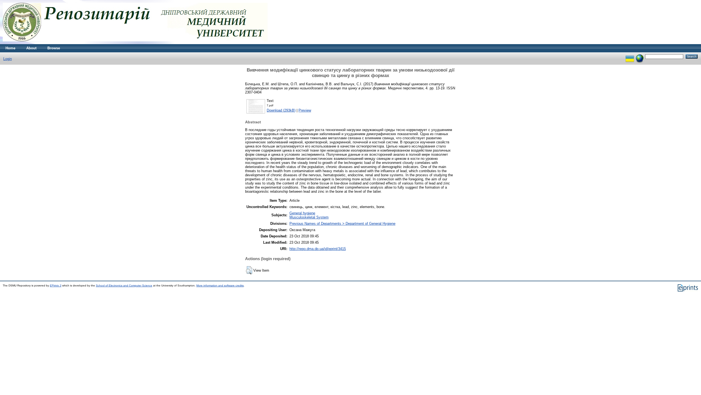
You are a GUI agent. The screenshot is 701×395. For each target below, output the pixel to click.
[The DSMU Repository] (135, 43)
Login (7, 59)
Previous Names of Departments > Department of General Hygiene (342, 223)
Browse (53, 48)
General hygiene (302, 213)
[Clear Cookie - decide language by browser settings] (639, 56)
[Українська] (629, 56)
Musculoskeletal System (309, 217)
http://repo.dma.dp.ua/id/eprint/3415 (317, 249)
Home (10, 48)
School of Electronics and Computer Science (124, 285)
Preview (304, 110)
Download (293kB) (281, 110)
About (31, 48)
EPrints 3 (55, 285)
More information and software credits (220, 285)
